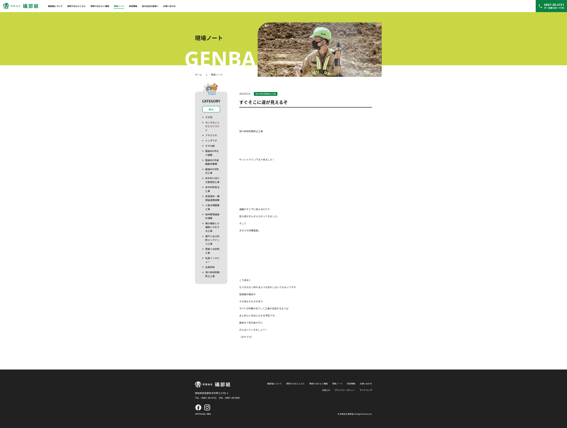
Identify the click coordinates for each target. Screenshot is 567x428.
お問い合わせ (169, 6)
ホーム (198, 74)
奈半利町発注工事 (212, 189)
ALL (211, 109)
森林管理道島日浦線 (212, 216)
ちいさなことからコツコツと (212, 126)
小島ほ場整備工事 (212, 207)
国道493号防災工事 (212, 171)
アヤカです (211, 135)
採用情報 (133, 6)
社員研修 (210, 267)
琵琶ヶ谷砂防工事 (212, 250)
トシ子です (211, 140)
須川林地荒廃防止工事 (212, 274)
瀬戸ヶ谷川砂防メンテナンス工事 (212, 239)
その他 (208, 117)
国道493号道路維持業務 (212, 162)
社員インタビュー (212, 260)
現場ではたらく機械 (100, 6)
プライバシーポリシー (345, 390)
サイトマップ (366, 390)
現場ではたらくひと (76, 6)
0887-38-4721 (209, 397)
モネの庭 (210, 146)
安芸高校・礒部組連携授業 (212, 198)
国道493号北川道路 (212, 153)
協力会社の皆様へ (150, 6)
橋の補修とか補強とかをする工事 (212, 227)
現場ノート (119, 6)
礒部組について (55, 6)
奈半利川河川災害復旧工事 (212, 180)
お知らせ (326, 390)
